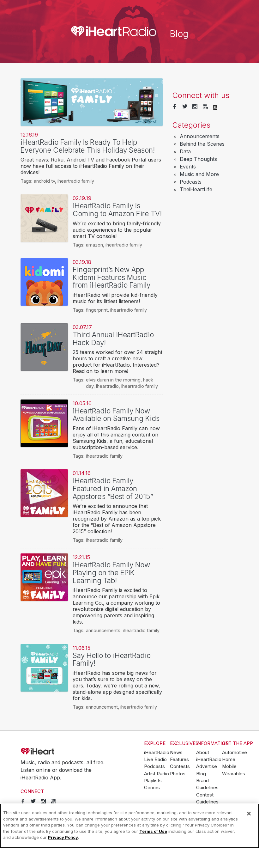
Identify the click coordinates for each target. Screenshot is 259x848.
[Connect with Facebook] (174, 107)
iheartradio (107, 386)
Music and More (199, 174)
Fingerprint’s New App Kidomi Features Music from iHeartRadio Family (111, 277)
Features (179, 759)
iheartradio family (75, 181)
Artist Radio (156, 774)
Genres (152, 787)
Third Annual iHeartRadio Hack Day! (113, 338)
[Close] (249, 814)
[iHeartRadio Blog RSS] (215, 107)
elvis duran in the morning (113, 379)
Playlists (153, 781)
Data (185, 151)
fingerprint (97, 310)
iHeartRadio (55, 751)
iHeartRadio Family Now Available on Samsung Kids (116, 414)
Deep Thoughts (198, 159)
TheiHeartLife (196, 189)
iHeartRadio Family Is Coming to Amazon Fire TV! (117, 209)
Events (188, 166)
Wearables (233, 774)
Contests (180, 766)
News (176, 752)
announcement (102, 707)
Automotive (234, 752)
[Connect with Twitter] (184, 107)
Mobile (229, 766)
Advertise (206, 766)
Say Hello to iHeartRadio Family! (112, 659)
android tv (44, 181)
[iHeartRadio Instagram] (194, 107)
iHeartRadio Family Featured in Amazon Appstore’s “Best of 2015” (113, 488)
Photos (177, 774)
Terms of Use (153, 831)
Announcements (200, 136)
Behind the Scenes (202, 144)
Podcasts (191, 182)
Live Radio (155, 759)
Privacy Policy (63, 837)
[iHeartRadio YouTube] (205, 107)
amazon (94, 244)
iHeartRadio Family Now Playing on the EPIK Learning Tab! (111, 572)
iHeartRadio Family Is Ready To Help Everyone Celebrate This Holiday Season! (88, 146)
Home (228, 759)
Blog (201, 774)
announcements (103, 630)
